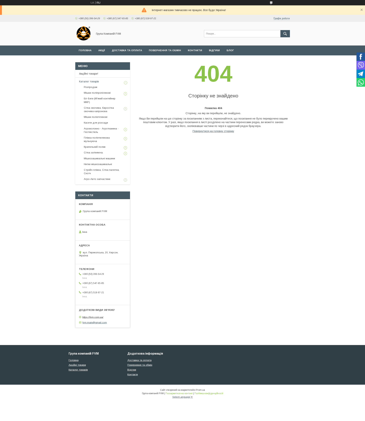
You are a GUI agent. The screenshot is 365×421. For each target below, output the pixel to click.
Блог (230, 50)
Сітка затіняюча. (93, 152)
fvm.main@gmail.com (95, 322)
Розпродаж (90, 87)
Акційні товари (77, 365)
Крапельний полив (95, 146)
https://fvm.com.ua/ (92, 317)
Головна (85, 50)
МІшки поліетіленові (95, 117)
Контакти (195, 50)
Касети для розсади (96, 122)
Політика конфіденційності (208, 393)
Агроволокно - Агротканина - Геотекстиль (101, 130)
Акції (101, 50)
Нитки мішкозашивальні (98, 164)
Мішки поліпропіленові (97, 92)
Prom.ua (200, 390)
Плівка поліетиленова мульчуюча (97, 139)
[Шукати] (285, 33)
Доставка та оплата (127, 50)
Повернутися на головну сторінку (213, 131)
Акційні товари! (88, 73)
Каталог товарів (89, 81)
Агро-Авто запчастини (97, 179)
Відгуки (214, 50)
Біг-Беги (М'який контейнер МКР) (99, 100)
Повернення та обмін (165, 50)
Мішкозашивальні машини (99, 158)
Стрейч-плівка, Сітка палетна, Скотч (101, 171)
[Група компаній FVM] (83, 40)
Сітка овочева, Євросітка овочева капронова (99, 109)
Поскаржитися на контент (179, 393)
